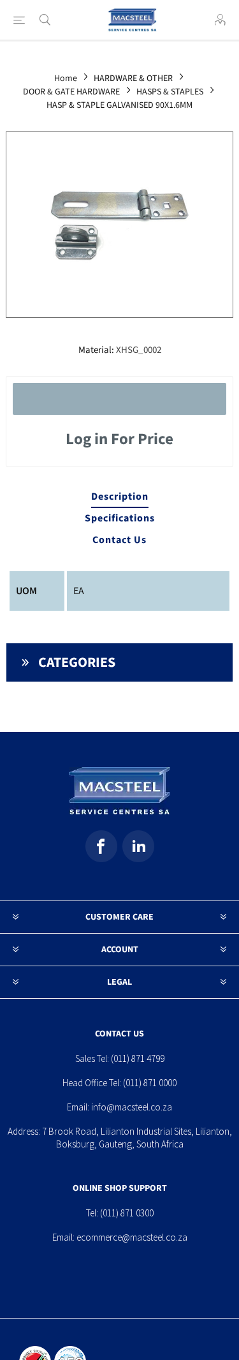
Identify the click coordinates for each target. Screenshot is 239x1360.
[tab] (119, 497)
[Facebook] (101, 846)
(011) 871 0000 (150, 1083)
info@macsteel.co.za (131, 1107)
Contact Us (119, 540)
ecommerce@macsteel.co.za (131, 1237)
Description (119, 496)
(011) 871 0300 (127, 1213)
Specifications (120, 518)
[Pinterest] (138, 846)
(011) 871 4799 (137, 1058)
